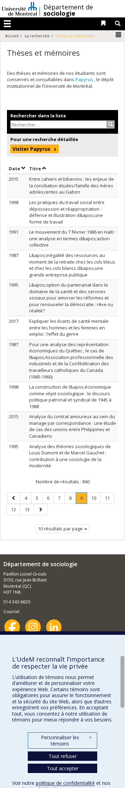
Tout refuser (63, 756)
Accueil (12, 35)
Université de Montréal (19, 9)
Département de (68, 10)
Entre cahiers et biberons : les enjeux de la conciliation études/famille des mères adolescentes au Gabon (71, 185)
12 (15, 509)
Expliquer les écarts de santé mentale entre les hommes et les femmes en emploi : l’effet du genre (69, 327)
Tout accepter (62, 768)
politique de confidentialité (65, 783)
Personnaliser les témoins (66, 740)
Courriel (11, 612)
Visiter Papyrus (31, 149)
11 (109, 497)
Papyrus (84, 79)
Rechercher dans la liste (38, 115)
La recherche (37, 35)
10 (96, 497)
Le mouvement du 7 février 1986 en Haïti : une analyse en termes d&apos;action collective (72, 238)
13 (29, 509)
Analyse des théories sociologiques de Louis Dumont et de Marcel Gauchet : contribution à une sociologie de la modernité (70, 456)
